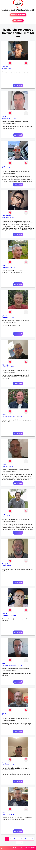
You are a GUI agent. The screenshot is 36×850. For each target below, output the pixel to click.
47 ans (14, 118)
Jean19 (4, 315)
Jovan (4, 464)
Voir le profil (18, 85)
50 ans (13, 764)
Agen (4, 68)
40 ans (20, 665)
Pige (3, 265)
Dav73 (4, 812)
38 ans (11, 217)
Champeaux (6, 118)
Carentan (5, 715)
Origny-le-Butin (7, 168)
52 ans (12, 715)
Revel (4, 566)
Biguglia (4, 466)
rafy (3, 514)
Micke (4, 116)
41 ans (9, 68)
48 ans (12, 267)
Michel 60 (5, 365)
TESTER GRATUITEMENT (18, 14)
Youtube (15, 848)
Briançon (5, 217)
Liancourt (5, 367)
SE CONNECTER (18, 20)
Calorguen (5, 267)
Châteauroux (6, 615)
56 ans (12, 317)
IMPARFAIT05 (6, 216)
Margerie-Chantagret (9, 665)
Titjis (3, 166)
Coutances (5, 764)
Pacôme (5, 614)
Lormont (5, 516)
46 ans (16, 168)
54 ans (12, 367)
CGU (25, 848)
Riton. (4, 415)
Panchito (5, 67)
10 (21, 842)
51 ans (9, 566)
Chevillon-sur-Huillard (9, 416)
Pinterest (8, 848)
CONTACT (31, 848)
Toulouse (5, 317)
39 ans (11, 466)
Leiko (4, 713)
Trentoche (5, 564)
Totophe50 (6, 763)
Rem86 (4, 663)
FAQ (21, 848)
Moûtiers (5, 814)
